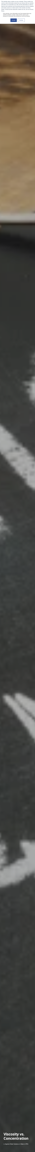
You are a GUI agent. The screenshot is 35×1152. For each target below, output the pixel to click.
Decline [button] (21, 20)
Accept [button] (13, 20)
